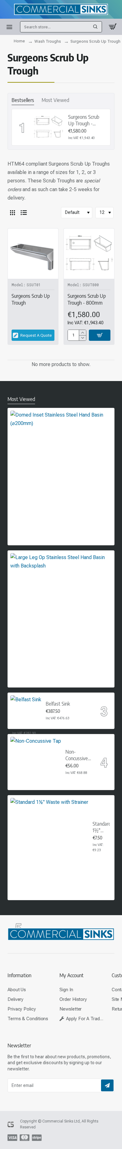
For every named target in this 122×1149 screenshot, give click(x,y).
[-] (82, 337)
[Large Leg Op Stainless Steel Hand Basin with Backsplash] (61, 603)
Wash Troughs (47, 41)
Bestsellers (23, 100)
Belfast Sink (58, 704)
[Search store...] (95, 27)
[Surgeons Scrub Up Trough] (33, 254)
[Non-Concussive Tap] (35, 762)
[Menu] (9, 27)
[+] (82, 332)
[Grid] (13, 213)
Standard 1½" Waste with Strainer (101, 827)
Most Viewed (55, 100)
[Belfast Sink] (25, 710)
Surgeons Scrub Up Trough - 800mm (83, 120)
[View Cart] (112, 27)
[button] (99, 335)
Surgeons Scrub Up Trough (31, 299)
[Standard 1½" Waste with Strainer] (49, 837)
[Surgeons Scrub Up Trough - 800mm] (48, 127)
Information (19, 975)
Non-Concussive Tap (76, 755)
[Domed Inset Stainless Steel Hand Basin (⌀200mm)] (61, 461)
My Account (71, 975)
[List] (24, 213)
